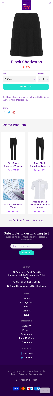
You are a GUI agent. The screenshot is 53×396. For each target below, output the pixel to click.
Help (26, 314)
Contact (26, 310)
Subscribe (27, 253)
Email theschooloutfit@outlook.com (28, 286)
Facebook (28, 353)
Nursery (26, 325)
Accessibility (35, 374)
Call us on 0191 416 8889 (28, 281)
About (26, 306)
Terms (14, 374)
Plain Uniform (26, 338)
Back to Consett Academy (28, 220)
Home (27, 298)
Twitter (28, 357)
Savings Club (26, 302)
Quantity (42, 73)
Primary (26, 330)
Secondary (26, 334)
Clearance (26, 342)
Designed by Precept (26, 379)
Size (4, 73)
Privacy (23, 374)
